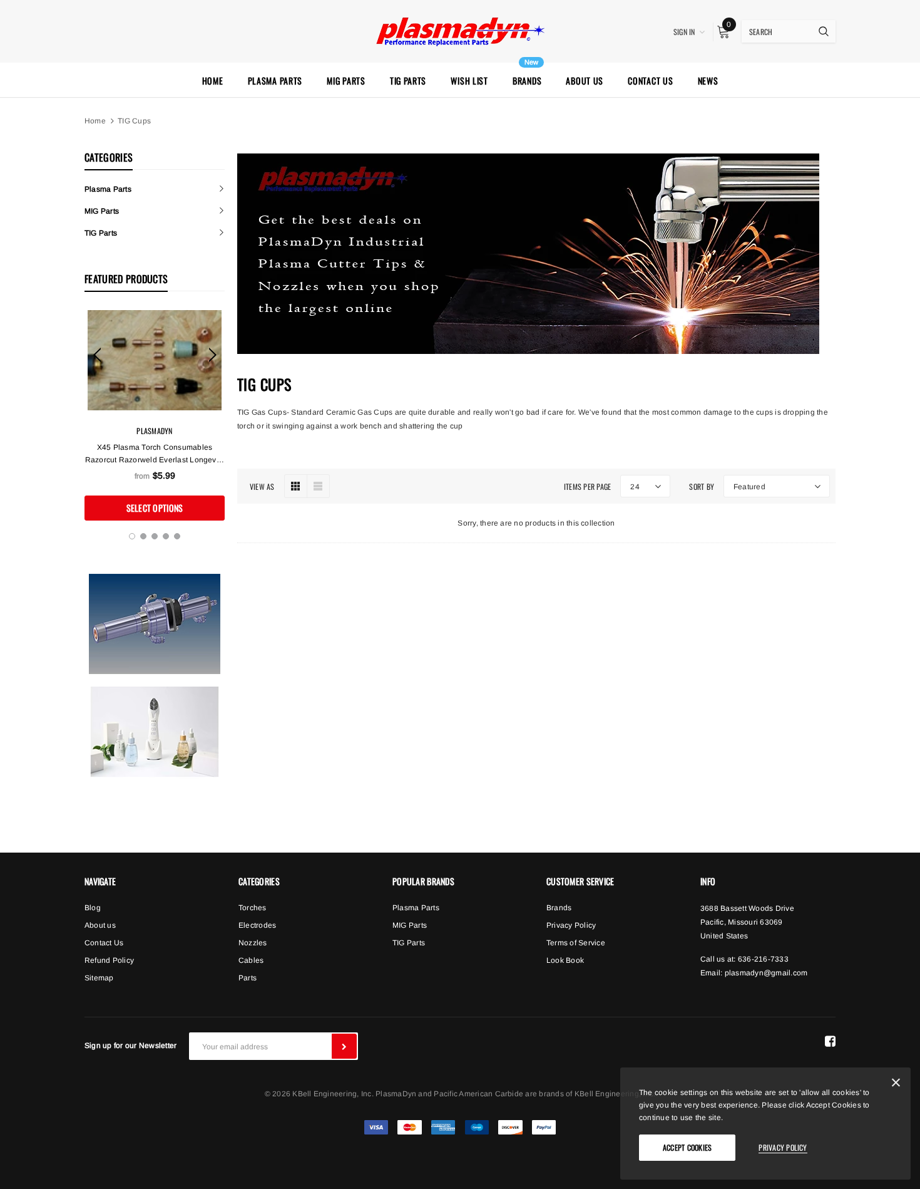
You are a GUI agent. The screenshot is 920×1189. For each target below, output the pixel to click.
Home (95, 121)
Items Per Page (587, 486)
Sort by (701, 486)
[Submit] (344, 1046)
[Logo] (460, 30)
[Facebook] (830, 1041)
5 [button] (177, 536)
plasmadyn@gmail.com (766, 972)
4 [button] (166, 536)
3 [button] (154, 536)
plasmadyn (154, 430)
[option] (154, 415)
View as (262, 486)
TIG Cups (134, 121)
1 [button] (132, 536)
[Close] (896, 1085)
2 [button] (143, 536)
